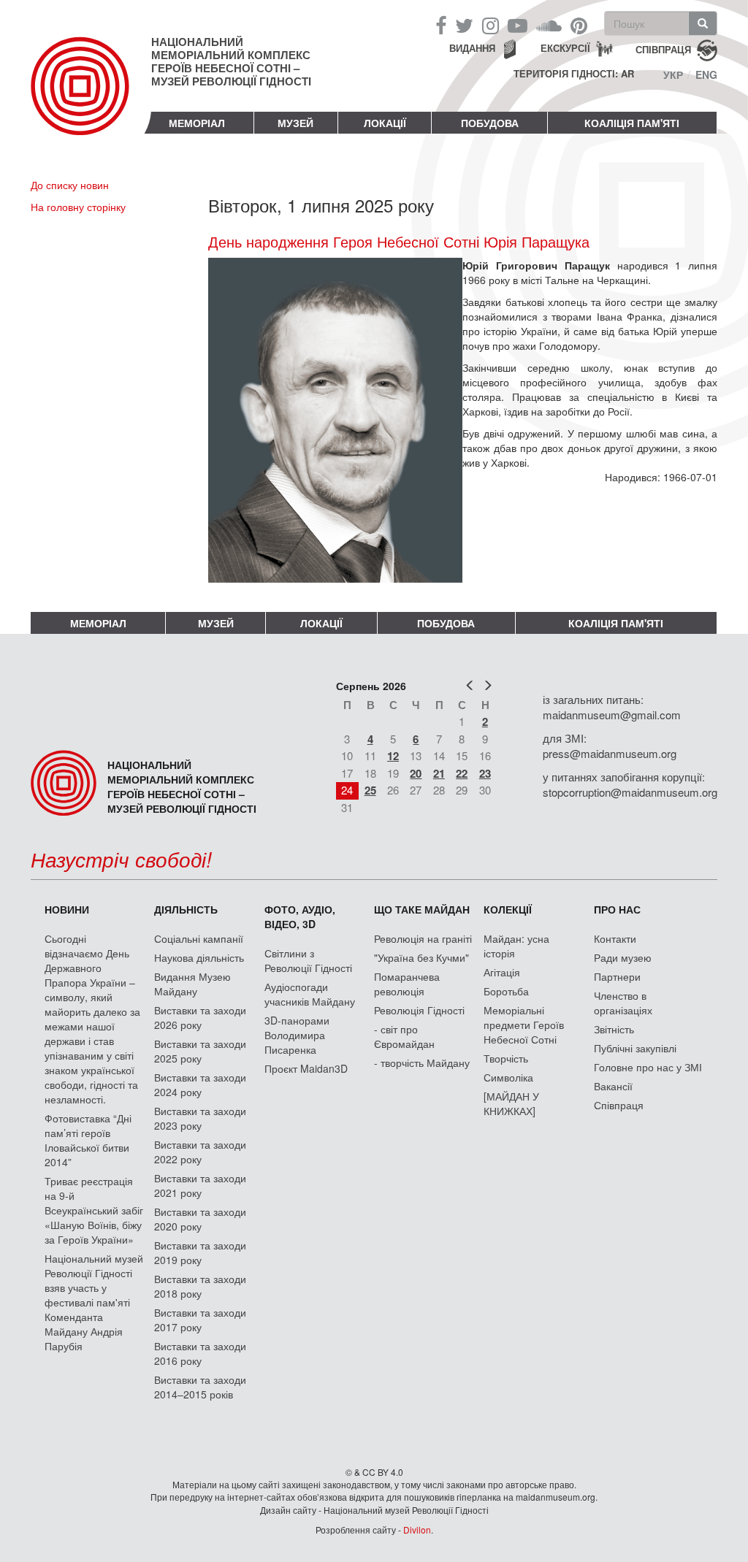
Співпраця (619, 1105)
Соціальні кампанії (198, 938)
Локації (385, 122)
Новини (67, 909)
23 (485, 773)
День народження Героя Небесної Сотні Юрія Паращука (398, 241)
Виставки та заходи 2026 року (200, 1017)
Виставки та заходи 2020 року (200, 1218)
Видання (472, 48)
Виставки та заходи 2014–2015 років (200, 1386)
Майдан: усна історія (516, 945)
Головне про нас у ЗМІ (648, 1067)
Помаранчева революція (407, 983)
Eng (706, 74)
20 (415, 773)
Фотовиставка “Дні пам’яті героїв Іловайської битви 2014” (88, 1140)
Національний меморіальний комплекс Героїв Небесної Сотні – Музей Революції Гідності (231, 61)
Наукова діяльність (199, 957)
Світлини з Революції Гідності (308, 960)
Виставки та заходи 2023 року (200, 1118)
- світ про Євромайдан (404, 1036)
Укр (673, 74)
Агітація (502, 972)
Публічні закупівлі (635, 1048)
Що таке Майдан (422, 909)
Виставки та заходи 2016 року (200, 1353)
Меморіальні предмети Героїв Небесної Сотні (524, 1024)
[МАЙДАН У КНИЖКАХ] (511, 1103)
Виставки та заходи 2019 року (200, 1252)
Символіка (508, 1077)
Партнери (617, 976)
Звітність (614, 1029)
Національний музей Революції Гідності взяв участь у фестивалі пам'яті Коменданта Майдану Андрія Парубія (94, 1302)
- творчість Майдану (422, 1062)
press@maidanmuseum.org (609, 753)
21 (439, 773)
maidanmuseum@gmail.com (612, 714)
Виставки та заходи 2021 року (200, 1185)
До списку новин (70, 184)
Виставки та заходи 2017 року (200, 1319)
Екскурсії (565, 48)
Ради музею (623, 957)
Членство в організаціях (623, 1002)
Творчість (506, 1058)
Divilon (417, 1529)
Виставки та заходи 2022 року (200, 1151)
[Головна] (91, 98)
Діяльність (186, 909)
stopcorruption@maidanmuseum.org (630, 792)
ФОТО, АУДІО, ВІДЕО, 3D (299, 916)
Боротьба (506, 991)
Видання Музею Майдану (192, 983)
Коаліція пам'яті (631, 122)
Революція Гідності (419, 1010)
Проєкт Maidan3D (306, 1068)
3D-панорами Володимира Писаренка (296, 1035)
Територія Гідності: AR (574, 73)
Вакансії (613, 1086)
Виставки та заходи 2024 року (200, 1084)
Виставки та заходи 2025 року (200, 1050)
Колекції (508, 909)
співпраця (663, 48)
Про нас (617, 909)
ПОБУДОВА (490, 122)
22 (462, 773)
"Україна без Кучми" (421, 957)
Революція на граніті (423, 938)
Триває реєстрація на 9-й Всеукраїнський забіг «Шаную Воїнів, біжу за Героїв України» (94, 1210)
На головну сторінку (78, 206)
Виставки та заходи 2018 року (200, 1286)
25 (370, 790)
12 (393, 756)
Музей (295, 122)
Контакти (615, 938)
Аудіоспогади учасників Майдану (309, 993)
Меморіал (197, 122)
